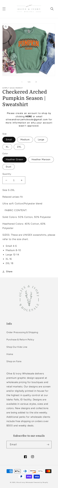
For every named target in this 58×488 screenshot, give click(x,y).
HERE (28, 116)
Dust (8, 166)
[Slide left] (21, 81)
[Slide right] (36, 81)
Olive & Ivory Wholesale (24, 482)
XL (7, 146)
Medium (25, 139)
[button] (4, 8)
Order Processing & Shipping (22, 332)
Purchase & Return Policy (20, 339)
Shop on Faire (14, 361)
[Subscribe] (47, 444)
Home (9, 354)
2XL (19, 146)
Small (9, 139)
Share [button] (9, 271)
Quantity (6, 174)
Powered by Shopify (41, 482)
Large (41, 139)
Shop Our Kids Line (16, 347)
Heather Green (14, 159)
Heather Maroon (41, 159)
